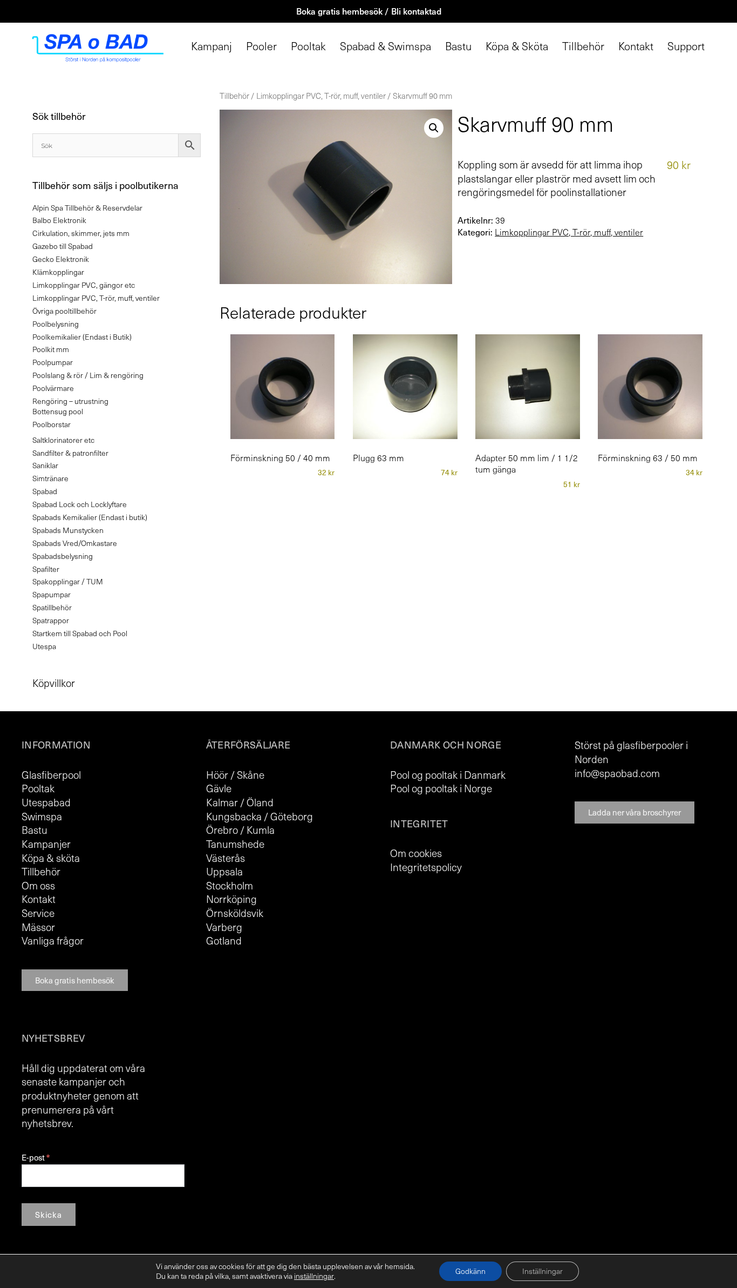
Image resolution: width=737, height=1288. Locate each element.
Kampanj (211, 46)
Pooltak (308, 46)
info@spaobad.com (617, 772)
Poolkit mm (50, 349)
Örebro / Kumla (240, 829)
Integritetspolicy (426, 866)
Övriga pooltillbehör (64, 310)
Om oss (38, 885)
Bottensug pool (57, 411)
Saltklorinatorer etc (63, 440)
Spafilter (45, 569)
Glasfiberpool (51, 774)
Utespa (44, 646)
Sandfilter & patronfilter (70, 452)
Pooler (261, 46)
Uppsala (224, 871)
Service (38, 912)
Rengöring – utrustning (70, 401)
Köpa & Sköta (517, 46)
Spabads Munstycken (68, 530)
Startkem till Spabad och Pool (79, 633)
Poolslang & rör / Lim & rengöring (88, 375)
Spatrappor (50, 620)
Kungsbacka (234, 816)
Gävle (218, 787)
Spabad (44, 491)
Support (686, 46)
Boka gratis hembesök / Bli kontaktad (368, 10)
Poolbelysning (55, 323)
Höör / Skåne (235, 774)
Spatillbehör (52, 607)
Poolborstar (51, 424)
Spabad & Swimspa (385, 46)
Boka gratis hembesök (74, 980)
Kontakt (635, 46)
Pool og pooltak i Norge (441, 787)
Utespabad (46, 802)
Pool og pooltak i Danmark (448, 774)
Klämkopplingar (58, 272)
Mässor (38, 926)
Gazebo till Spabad (62, 246)
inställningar (314, 1276)
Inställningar (542, 1271)
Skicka (48, 1214)
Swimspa (42, 816)
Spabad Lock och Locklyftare (79, 504)
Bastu (458, 46)
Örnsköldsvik (234, 912)
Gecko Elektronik (60, 259)
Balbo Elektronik (59, 220)
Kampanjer (46, 843)
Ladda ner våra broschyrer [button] (634, 812)
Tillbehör (583, 46)
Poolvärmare (53, 388)
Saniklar (45, 465)
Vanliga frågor (53, 940)
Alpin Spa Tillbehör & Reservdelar (87, 207)
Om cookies (416, 852)
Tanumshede (235, 843)
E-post (36, 1157)
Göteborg (291, 816)
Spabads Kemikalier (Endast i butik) (89, 517)
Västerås (225, 857)
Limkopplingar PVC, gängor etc (83, 285)
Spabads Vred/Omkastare (74, 543)
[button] (433, 128)
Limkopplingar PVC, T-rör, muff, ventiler (321, 96)
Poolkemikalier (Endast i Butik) (82, 336)
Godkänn (470, 1271)
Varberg (224, 926)
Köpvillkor (53, 682)
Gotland (224, 940)
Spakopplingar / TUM (67, 581)
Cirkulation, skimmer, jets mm (80, 233)
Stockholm (229, 885)
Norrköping (231, 898)
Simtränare (50, 478)
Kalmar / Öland (240, 802)
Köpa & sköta (51, 857)
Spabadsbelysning (62, 556)
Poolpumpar (52, 362)
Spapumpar (51, 594)
